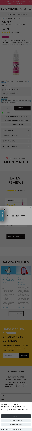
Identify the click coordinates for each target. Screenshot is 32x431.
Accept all (16, 416)
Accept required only (16, 420)
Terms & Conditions (16, 429)
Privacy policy (5, 429)
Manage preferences (16, 424)
